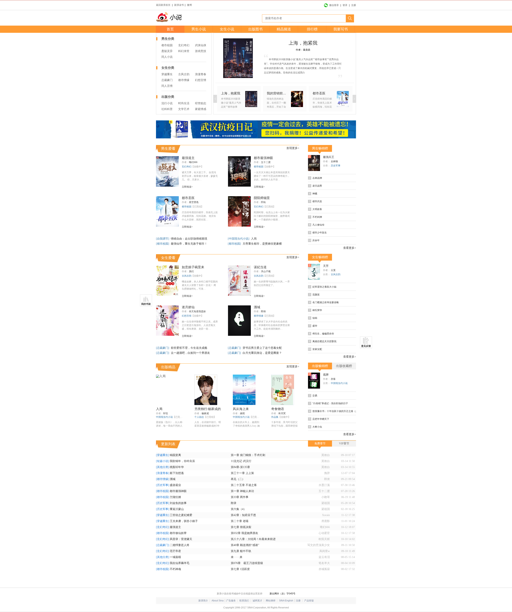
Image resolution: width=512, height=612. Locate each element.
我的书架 (146, 304)
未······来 (236, 557)
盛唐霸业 (175, 485)
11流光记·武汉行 (241, 461)
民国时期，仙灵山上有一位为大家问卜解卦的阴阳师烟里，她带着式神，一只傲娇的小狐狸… (272, 216)
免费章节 (320, 443)
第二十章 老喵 (239, 521)
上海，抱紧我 (303, 43)
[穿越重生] (162, 455)
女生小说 (227, 29)
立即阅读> (187, 186)
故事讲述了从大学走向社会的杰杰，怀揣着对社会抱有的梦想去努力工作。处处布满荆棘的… (272, 325)
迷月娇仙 (188, 307)
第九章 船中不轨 (241, 551)
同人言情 (167, 85)
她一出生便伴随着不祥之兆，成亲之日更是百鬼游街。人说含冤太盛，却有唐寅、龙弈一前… (200, 325)
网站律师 (270, 600)
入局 (254, 238)
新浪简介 (203, 600)
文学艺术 (183, 109)
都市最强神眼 (263, 158)
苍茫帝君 (175, 551)
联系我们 (244, 600)
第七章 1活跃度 (240, 569)
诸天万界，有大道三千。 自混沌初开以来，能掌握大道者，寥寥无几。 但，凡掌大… (200, 176)
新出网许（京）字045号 (282, 593)
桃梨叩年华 (177, 467)
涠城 (257, 307)
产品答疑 (309, 600)
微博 (189, 5)
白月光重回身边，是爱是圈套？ (262, 352)
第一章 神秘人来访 (242, 491)
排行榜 (312, 29)
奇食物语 (277, 409)
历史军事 (335, 165)
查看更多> (349, 248)
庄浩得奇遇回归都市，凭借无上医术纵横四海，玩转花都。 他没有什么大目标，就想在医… (200, 216)
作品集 (274, 417)
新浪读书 (179, 5)
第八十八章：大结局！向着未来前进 (253, 539)
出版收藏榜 (344, 366)
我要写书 (340, 29)
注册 (353, 5)
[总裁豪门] (163, 347)
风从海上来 (241, 409)
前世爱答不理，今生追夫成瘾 (189, 347)
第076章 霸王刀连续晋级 (247, 563)
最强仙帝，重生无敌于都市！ (189, 243)
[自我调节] (163, 238)
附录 (233, 503)
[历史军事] (162, 485)
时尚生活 (183, 103)
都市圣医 (188, 198)
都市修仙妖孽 (178, 533)
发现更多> (292, 148)
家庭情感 (200, 109)
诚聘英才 (257, 600)
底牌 (326, 374)
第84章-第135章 (240, 467)
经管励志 (200, 103)
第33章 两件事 (239, 497)
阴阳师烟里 (262, 198)
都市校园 (167, 45)
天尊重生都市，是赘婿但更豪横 (262, 243)
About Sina (218, 600)
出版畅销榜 (320, 366)
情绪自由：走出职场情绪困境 (189, 238)
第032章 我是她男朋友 (244, 533)
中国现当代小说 (164, 417)
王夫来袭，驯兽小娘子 (184, 521)
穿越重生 (167, 74)
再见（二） (238, 479)
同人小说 (167, 56)
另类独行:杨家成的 (207, 409)
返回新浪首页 (163, 5)
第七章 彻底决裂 (241, 527)
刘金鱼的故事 (178, 503)
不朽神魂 (175, 569)
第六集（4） (238, 509)
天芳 (326, 265)
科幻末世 (183, 51)
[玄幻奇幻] (162, 527)
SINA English (286, 600)
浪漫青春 (200, 74)
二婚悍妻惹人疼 (179, 545)
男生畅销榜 (320, 148)
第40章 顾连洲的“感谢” (245, 545)
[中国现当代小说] (239, 238)
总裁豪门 (167, 80)
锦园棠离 (175, 455)
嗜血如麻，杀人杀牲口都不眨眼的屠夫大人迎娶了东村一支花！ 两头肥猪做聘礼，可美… (200, 285)
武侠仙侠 (200, 45)
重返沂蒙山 (177, 509)
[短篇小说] (162, 461)
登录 (345, 5)
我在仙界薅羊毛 (179, 563)
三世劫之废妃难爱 (181, 515)
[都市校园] (163, 243)
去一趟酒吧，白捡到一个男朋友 (190, 352)
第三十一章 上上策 (242, 473)
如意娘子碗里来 (193, 267)
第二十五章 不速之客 (244, 485)
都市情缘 (183, 80)
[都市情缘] (162, 479)
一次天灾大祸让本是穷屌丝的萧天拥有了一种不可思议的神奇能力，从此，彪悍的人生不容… (272, 176)
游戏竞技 (200, 51)
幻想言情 (200, 80)
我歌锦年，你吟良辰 (182, 461)
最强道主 (188, 158)
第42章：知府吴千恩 (243, 515)
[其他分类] (162, 467)
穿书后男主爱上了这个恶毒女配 (262, 347)
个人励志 (199, 417)
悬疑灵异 (167, 51)
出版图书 (255, 29)
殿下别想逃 (177, 473)
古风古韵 (183, 74)
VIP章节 (344, 443)
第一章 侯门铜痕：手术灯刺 (248, 455)
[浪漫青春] (162, 473)
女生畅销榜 (320, 257)
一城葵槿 (175, 557)
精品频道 (284, 29)
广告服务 (231, 600)
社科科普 (167, 109)
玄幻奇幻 (183, 45)
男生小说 (198, 29)
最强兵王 (328, 157)
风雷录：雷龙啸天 (181, 539)
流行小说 (167, 103)
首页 (170, 29)
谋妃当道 (260, 267)
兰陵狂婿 (175, 497)
